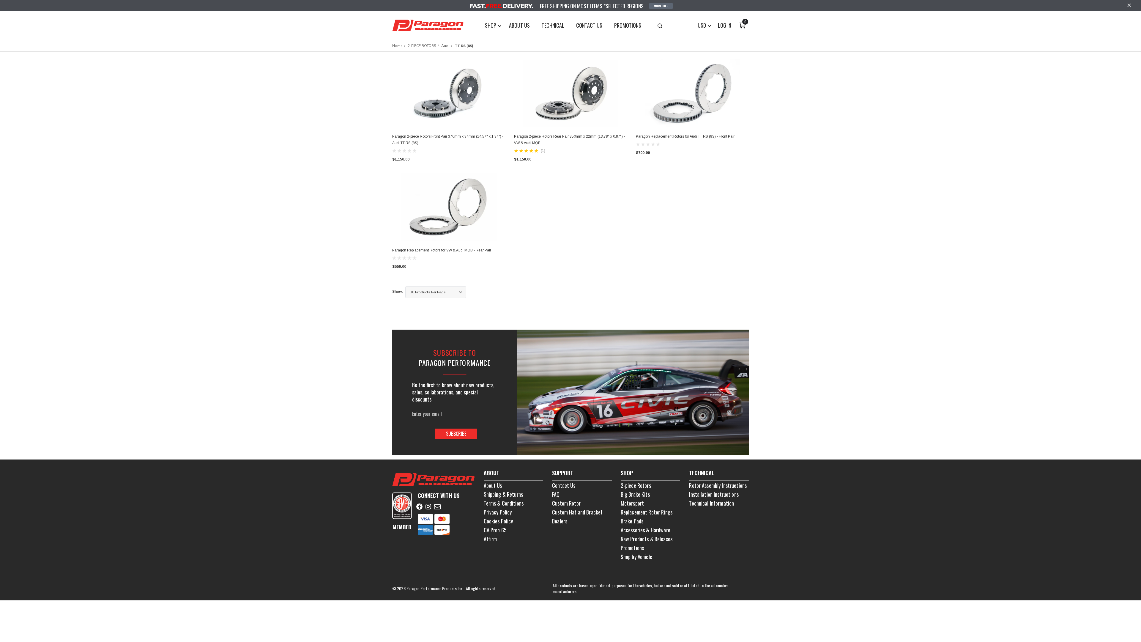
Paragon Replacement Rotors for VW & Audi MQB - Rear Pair (441, 250)
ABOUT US (519, 25)
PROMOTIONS (627, 25)
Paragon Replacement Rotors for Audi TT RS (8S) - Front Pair (685, 136)
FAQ (556, 494)
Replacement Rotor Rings (646, 512)
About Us (493, 485)
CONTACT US (589, 25)
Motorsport (632, 503)
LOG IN (724, 25)
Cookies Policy (498, 521)
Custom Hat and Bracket (577, 512)
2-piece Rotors (636, 485)
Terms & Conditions (504, 503)
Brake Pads (632, 521)
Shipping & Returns (503, 494)
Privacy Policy (498, 512)
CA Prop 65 (495, 530)
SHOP (491, 25)
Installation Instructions (714, 494)
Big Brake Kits (635, 494)
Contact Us (563, 485)
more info (661, 6)
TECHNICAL (553, 25)
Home (397, 45)
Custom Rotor (566, 503)
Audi (445, 45)
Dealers (559, 521)
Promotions (632, 548)
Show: (397, 291)
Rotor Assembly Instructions (718, 485)
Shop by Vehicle (636, 557)
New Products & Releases (646, 539)
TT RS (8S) (464, 45)
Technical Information (711, 503)
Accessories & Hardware (645, 530)
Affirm (490, 539)
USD (702, 25)
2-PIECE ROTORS (422, 45)
